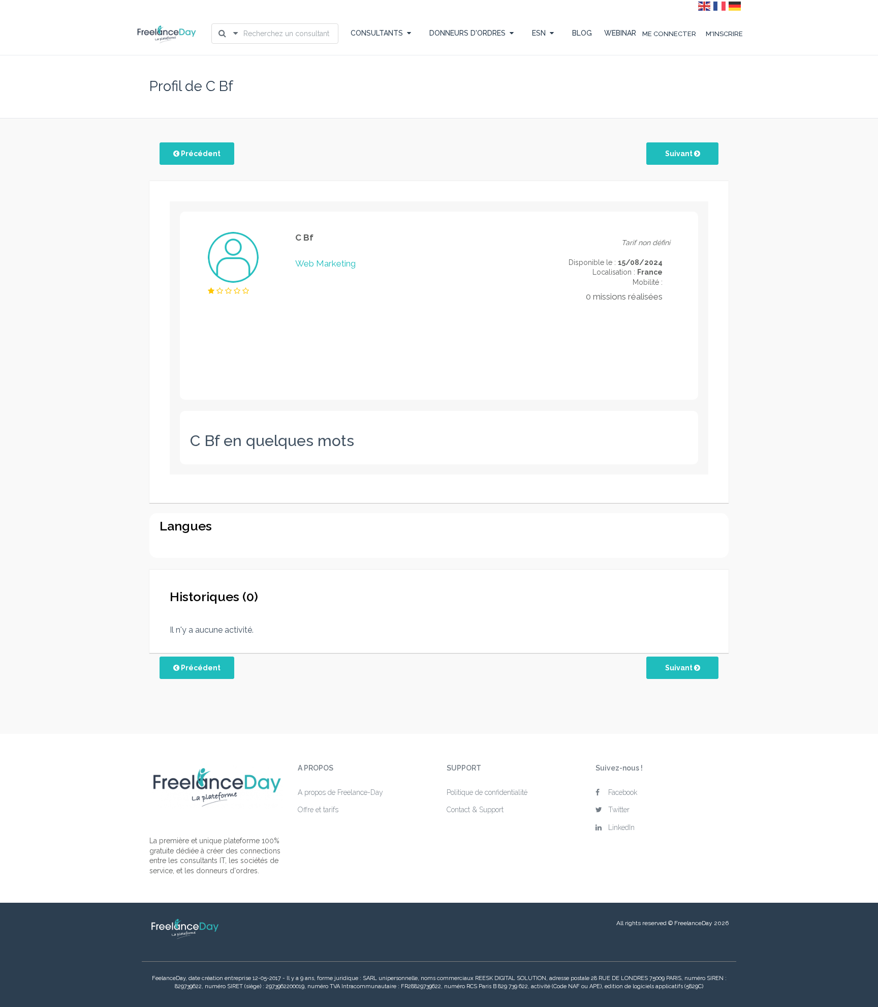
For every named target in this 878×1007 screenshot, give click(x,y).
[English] (704, 6)
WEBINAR (620, 33)
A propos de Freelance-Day (340, 792)
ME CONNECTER (669, 34)
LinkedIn (621, 827)
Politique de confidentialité (487, 792)
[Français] (720, 6)
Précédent (200, 154)
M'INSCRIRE (724, 34)
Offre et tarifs (318, 810)
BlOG (582, 33)
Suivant (679, 154)
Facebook (622, 792)
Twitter (619, 810)
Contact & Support (475, 810)
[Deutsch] (735, 6)
